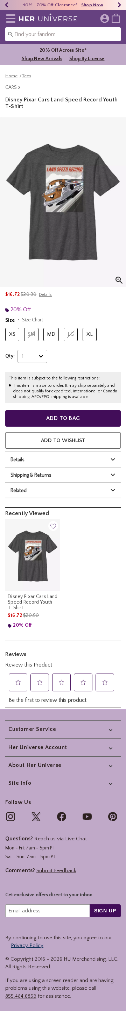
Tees (26, 75)
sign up (105, 910)
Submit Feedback (56, 871)
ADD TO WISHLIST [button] (63, 440)
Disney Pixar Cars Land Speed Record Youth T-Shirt (33, 602)
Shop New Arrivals (42, 59)
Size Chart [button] (32, 320)
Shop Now (92, 4)
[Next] (119, 5)
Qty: (10, 356)
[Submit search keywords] (10, 34)
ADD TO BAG (63, 418)
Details (17, 459)
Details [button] (45, 294)
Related (18, 490)
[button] (9, 18)
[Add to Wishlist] (53, 526)
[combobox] (63, 34)
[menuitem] (115, 17)
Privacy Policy (27, 945)
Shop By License (87, 59)
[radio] (12, 334)
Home (11, 75)
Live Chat (76, 839)
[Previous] (6, 5)
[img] (10, 816)
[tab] (63, 202)
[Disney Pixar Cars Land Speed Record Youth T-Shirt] (32, 555)
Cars (11, 87)
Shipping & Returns (30, 474)
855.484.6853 (20, 996)
